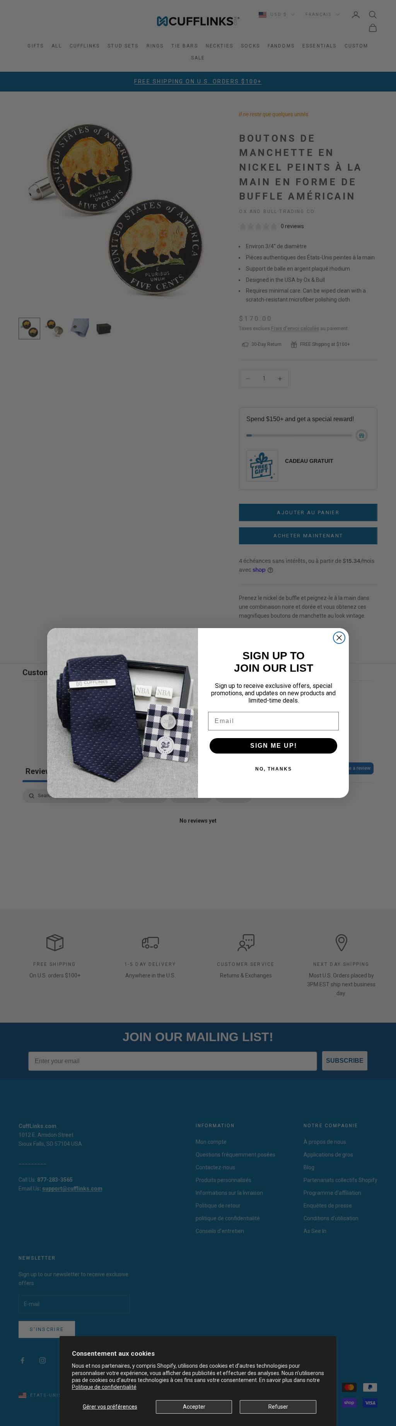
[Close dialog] (339, 638)
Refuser (278, 1407)
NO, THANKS (273, 769)
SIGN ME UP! (273, 745)
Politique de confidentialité (104, 1387)
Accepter (194, 1407)
